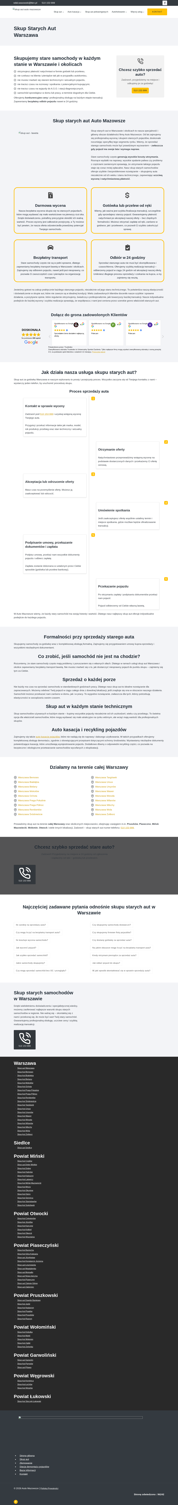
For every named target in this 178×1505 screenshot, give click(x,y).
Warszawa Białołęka (28, 782)
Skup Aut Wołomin (25, 1339)
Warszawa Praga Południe (32, 800)
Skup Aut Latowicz (25, 1179)
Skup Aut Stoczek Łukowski (29, 1401)
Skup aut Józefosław (26, 1258)
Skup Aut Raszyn (24, 1319)
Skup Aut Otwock (24, 1233)
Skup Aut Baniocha (25, 1250)
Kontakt (157, 12)
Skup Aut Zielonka (25, 1347)
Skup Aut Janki (23, 1304)
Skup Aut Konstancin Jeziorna (30, 1261)
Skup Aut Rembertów (26, 1098)
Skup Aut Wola (23, 1131)
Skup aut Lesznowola (26, 1265)
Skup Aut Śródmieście (26, 1101)
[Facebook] (165, 3)
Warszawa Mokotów (28, 791)
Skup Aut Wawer (24, 1116)
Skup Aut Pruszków (25, 1315)
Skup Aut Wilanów (25, 1123)
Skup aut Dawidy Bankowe (29, 1300)
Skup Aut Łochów (24, 1384)
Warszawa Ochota (27, 796)
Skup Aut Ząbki (23, 1343)
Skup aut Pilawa (24, 1367)
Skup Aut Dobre (24, 1168)
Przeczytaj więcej (98, 352)
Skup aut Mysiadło (25, 1272)
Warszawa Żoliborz (105, 814)
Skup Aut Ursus (24, 1109)
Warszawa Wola (103, 809)
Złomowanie (26, 1463)
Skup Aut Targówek (25, 1105)
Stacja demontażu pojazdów (34, 1466)
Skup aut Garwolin (25, 1360)
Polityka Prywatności (49, 1488)
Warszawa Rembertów (30, 809)
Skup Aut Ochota (24, 1087)
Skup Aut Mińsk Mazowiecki (29, 1183)
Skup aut (24, 1459)
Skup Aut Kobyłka (25, 1332)
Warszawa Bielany (27, 786)
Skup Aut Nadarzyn (25, 1308)
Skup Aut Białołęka (25, 1076)
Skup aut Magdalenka (26, 1269)
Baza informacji (28, 1470)
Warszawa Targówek (106, 777)
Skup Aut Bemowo (25, 1072)
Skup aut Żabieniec (25, 1287)
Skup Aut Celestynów (26, 1218)
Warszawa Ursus (104, 782)
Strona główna (27, 1455)
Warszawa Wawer (104, 791)
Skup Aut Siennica (25, 1198)
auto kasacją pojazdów (48, 736)
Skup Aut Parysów (25, 1364)
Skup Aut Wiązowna (26, 1237)
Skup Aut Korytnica (25, 1381)
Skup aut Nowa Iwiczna (27, 1276)
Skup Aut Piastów (24, 1311)
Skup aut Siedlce (24, 1148)
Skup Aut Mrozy (24, 1187)
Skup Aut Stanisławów (27, 1201)
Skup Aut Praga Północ (27, 1094)
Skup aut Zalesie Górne (27, 1283)
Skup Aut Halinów (25, 1172)
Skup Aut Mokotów (25, 1083)
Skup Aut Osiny (24, 1194)
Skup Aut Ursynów (25, 1112)
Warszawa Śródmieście (30, 814)
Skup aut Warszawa (25, 1068)
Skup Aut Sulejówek (26, 1205)
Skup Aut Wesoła (24, 1120)
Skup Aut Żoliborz (25, 1134)
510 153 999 (46, 414)
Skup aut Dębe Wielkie (27, 1165)
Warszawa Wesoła (105, 796)
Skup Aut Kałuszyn (25, 1176)
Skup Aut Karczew (25, 1226)
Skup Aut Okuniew (25, 1190)
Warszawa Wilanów (105, 800)
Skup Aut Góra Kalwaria (27, 1254)
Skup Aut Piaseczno (26, 1280)
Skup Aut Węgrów (25, 1388)
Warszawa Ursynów (105, 786)
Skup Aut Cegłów (24, 1161)
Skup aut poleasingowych (96, 12)
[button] (163, 337)
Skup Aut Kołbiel (24, 1230)
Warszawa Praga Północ (31, 805)
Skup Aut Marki (23, 1336)
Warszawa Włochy (104, 805)
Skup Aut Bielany (24, 1079)
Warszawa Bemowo (28, 777)
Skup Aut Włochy (24, 1127)
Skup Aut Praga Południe (28, 1090)
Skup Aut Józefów (25, 1222)
